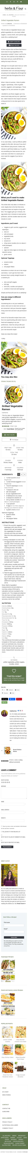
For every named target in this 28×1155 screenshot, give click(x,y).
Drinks (21, 1139)
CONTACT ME (6, 1108)
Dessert (14, 1139)
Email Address (5, 809)
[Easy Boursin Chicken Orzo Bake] (20, 1027)
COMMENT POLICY (7, 1128)
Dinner (12, 1137)
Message (3, 786)
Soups (7, 1139)
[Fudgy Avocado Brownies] (20, 1063)
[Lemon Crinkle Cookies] (7, 1027)
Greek (14, 1135)
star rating (12, 678)
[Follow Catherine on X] (20, 711)
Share (12, 699)
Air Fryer (8, 1141)
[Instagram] (22, 711)
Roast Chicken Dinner (17, 750)
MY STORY (5, 1092)
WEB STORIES (6, 1095)
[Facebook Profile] (18, 711)
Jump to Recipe (14, 41)
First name (7, 922)
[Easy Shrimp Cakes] (7, 1045)
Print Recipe (14, 45)
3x (24, 474)
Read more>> (21, 903)
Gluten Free (6, 1145)
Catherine (9, 23)
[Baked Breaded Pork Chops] (20, 1045)
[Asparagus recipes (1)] (8, 961)
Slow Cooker (19, 1143)
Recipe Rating (5, 780)
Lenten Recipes (18, 1141)
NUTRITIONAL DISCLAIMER (10, 1125)
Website (3, 818)
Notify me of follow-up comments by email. (13, 837)
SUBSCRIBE (5, 1111)
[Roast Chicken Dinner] (8, 750)
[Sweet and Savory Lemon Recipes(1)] (8, 994)
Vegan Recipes (9, 1143)
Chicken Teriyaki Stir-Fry (8, 381)
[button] (2, 426)
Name (2, 801)
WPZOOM (25, 1152)
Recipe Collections (19, 1145)
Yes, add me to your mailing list (11, 831)
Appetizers (5, 1137)
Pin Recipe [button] (15, 439)
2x (21, 474)
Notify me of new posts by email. (10, 842)
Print (5, 702)
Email (6, 929)
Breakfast (21, 1135)
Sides (25, 1137)
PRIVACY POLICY (7, 1122)
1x (18, 474)
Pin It (19, 699)
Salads (19, 1137)
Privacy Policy (7, 944)
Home (4, 14)
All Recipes (10, 14)
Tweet (5, 699)
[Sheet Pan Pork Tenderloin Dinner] (7, 1063)
